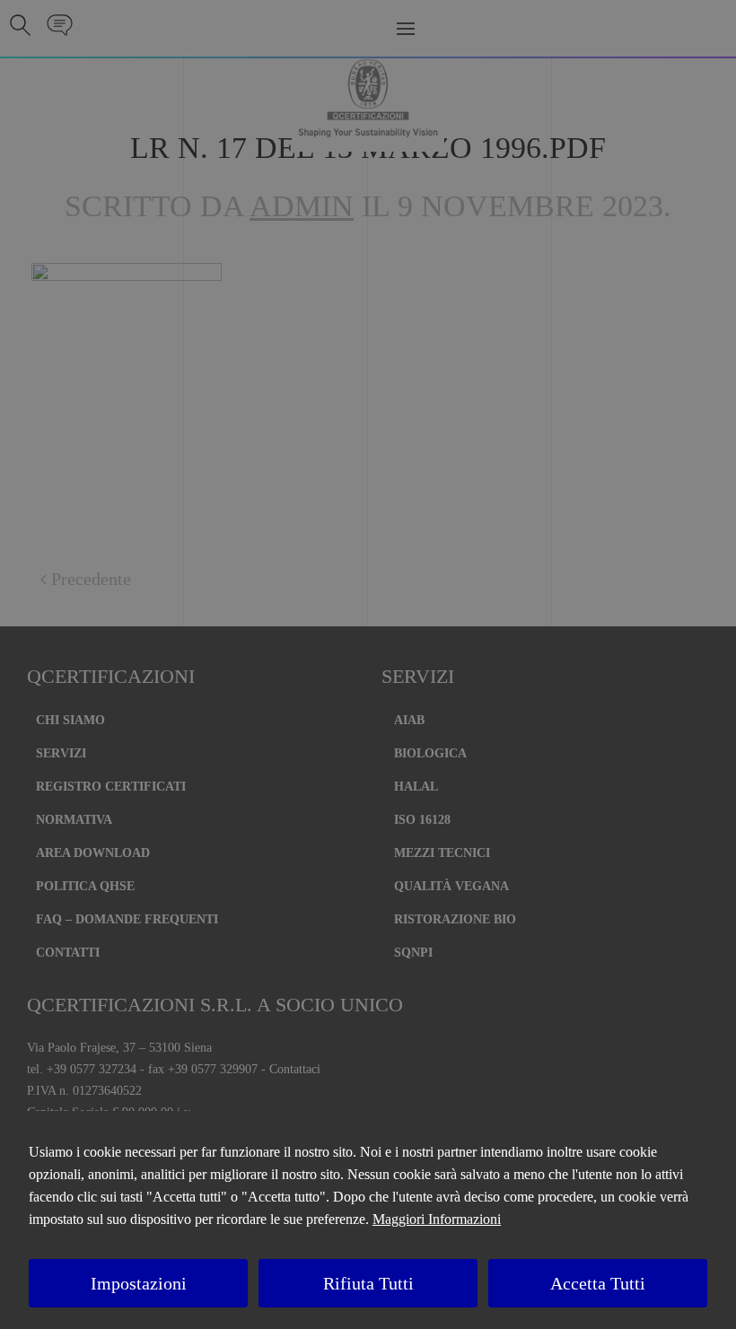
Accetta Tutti (597, 1283)
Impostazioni (139, 1283)
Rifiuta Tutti (368, 1283)
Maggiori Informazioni (436, 1219)
